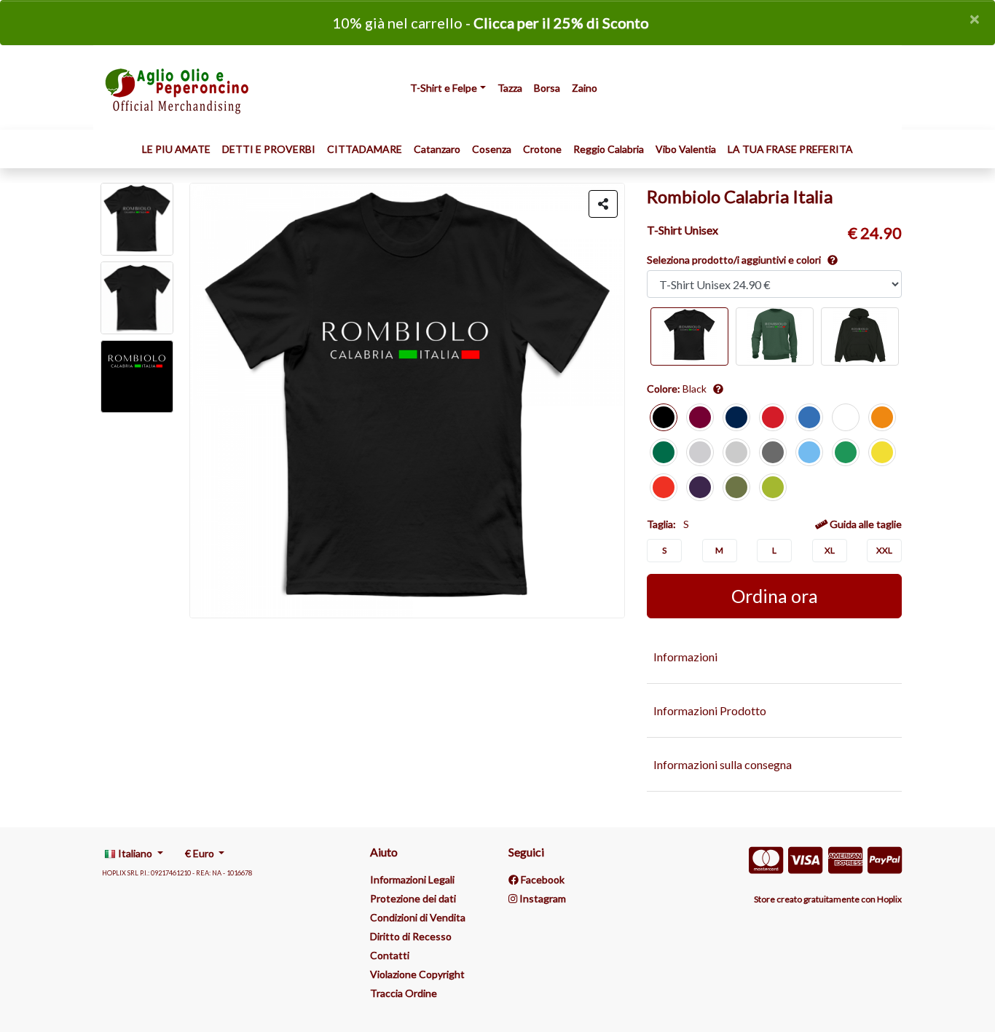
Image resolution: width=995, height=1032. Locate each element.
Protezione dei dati (413, 898)
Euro (200, 853)
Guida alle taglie (864, 524)
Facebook (542, 879)
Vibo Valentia (686, 149)
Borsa (547, 88)
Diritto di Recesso (411, 936)
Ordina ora (774, 596)
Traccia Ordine (403, 993)
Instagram (541, 898)
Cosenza (491, 149)
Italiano (135, 853)
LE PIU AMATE (176, 149)
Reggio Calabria (608, 149)
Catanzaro (437, 149)
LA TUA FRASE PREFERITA (790, 149)
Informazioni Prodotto (709, 710)
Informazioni (685, 656)
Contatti (389, 955)
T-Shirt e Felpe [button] (443, 88)
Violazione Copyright (417, 974)
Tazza (510, 88)
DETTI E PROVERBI (268, 149)
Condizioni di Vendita (417, 917)
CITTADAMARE (364, 149)
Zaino (584, 88)
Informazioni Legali (412, 879)
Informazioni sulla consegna (722, 764)
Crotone (542, 149)
